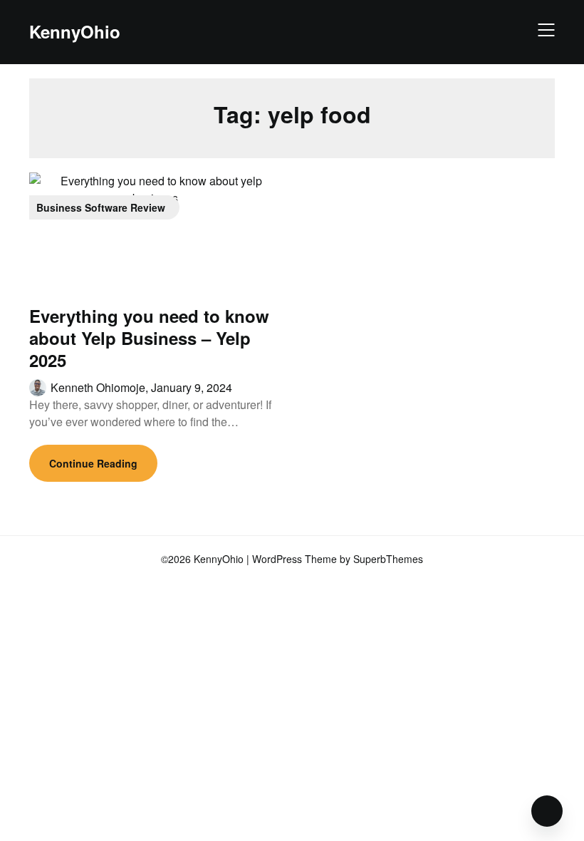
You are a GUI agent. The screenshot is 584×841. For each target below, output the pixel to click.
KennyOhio (74, 32)
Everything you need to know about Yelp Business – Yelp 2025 (149, 338)
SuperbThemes (388, 559)
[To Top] (547, 811)
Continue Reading (93, 463)
